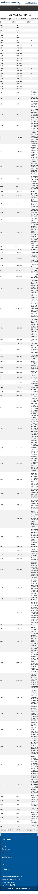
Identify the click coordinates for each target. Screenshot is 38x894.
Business (5, 852)
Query (4, 864)
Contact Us (6, 849)
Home (4, 846)
